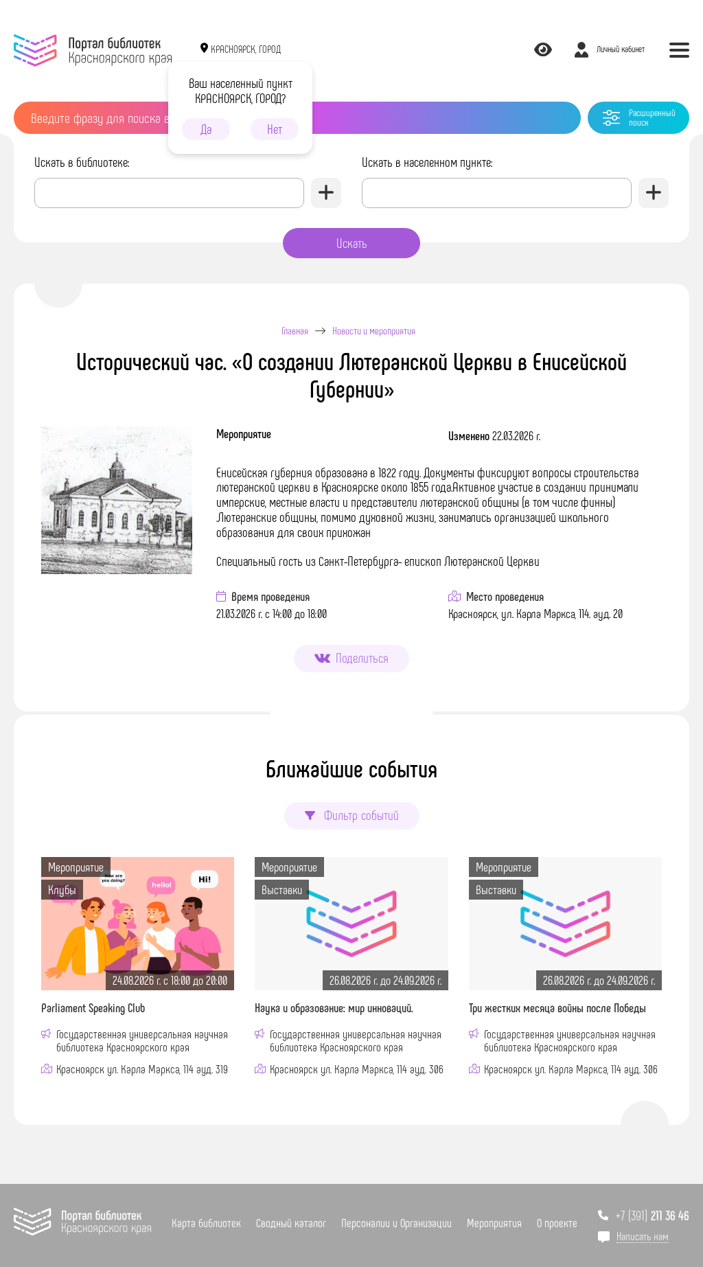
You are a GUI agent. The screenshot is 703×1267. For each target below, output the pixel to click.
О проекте (557, 1222)
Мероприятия (494, 1222)
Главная (294, 330)
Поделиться (362, 657)
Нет (274, 129)
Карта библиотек (206, 1222)
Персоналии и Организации (396, 1222)
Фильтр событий (360, 815)
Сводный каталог (291, 1222)
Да (205, 129)
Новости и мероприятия (373, 330)
